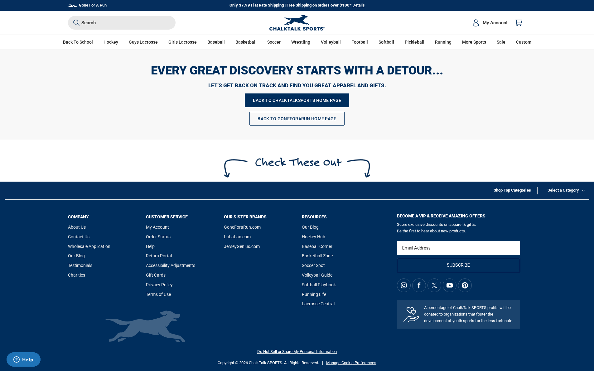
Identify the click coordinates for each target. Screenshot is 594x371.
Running (443, 42)
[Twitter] (434, 285)
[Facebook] (419, 285)
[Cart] (518, 22)
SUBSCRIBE (458, 265)
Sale (501, 42)
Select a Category (563, 190)
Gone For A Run (93, 5)
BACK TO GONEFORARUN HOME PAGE (297, 118)
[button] (110, 42)
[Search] (76, 23)
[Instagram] (404, 285)
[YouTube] (449, 285)
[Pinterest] (465, 285)
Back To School (78, 42)
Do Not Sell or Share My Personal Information (297, 351)
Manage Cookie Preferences (351, 362)
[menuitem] (489, 23)
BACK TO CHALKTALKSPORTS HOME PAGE (297, 100)
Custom (523, 42)
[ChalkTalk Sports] (297, 23)
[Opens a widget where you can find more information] (23, 360)
